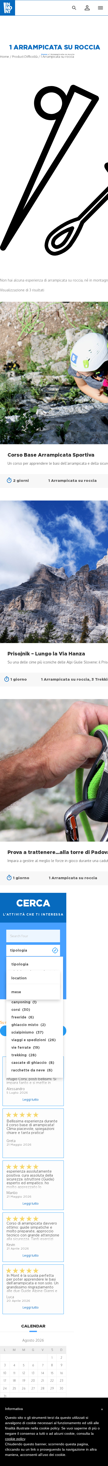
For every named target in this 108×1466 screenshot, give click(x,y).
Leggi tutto (31, 1099)
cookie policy (15, 1439)
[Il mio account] (87, 8)
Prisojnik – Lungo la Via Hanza (46, 654)
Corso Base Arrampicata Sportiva (51, 455)
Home (44, 54)
